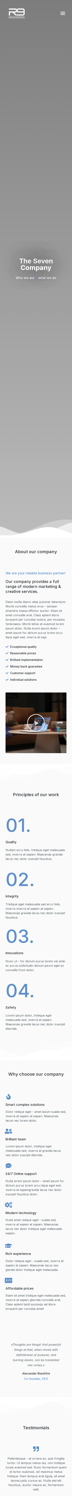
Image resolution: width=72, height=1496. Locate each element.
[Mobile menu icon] (62, 13)
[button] (36, 723)
